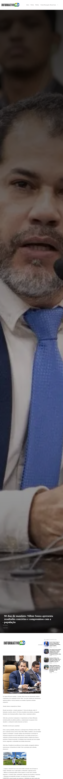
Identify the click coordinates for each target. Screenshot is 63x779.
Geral (50, 655)
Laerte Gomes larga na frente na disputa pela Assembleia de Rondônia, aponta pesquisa (54, 643)
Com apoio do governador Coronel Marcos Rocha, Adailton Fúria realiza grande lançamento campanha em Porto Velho (55, 652)
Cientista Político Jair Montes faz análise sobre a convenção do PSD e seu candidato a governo (55, 659)
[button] (60, 5)
